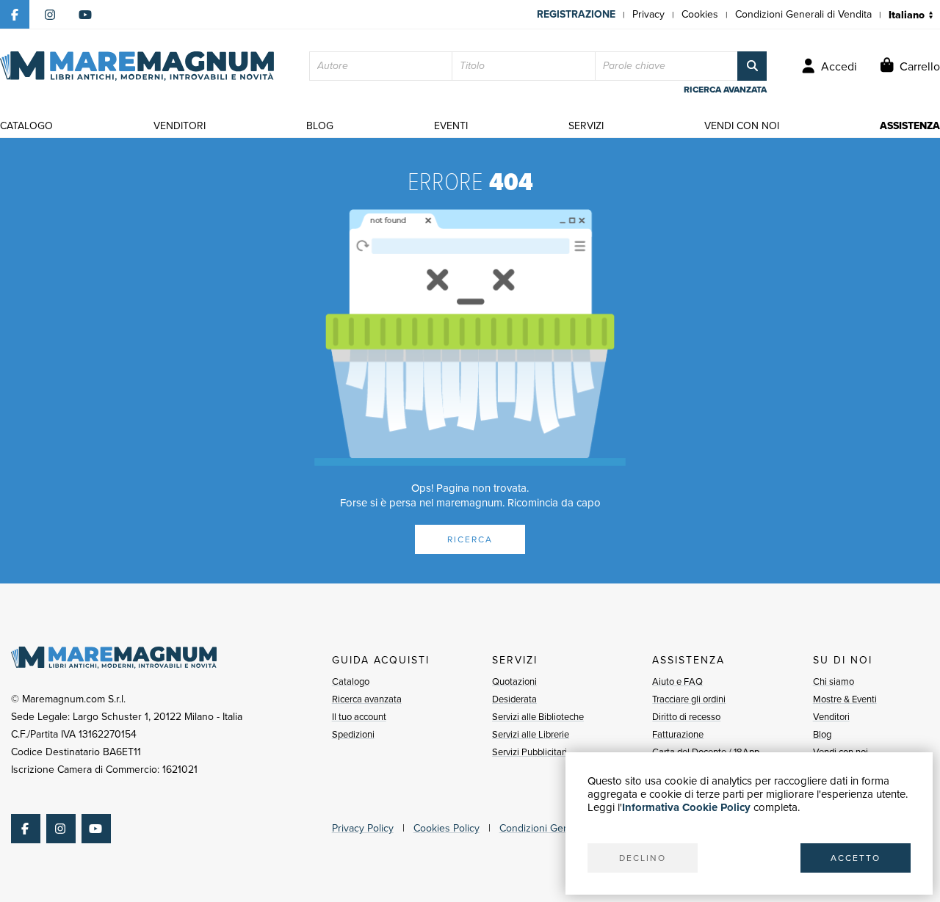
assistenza (910, 126)
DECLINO (642, 858)
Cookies (700, 14)
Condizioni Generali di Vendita (803, 14)
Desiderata (514, 699)
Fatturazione (678, 734)
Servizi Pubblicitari (529, 752)
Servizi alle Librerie (530, 734)
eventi (451, 126)
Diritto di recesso (686, 717)
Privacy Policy (363, 828)
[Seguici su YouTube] (85, 14)
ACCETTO (856, 858)
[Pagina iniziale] (137, 66)
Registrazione (576, 14)
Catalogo (350, 681)
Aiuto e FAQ (677, 681)
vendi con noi (741, 126)
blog (319, 126)
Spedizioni (353, 734)
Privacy (648, 14)
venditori (179, 126)
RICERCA (470, 539)
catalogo (26, 126)
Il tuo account (359, 717)
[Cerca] (752, 66)
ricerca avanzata (725, 89)
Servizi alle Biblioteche (538, 717)
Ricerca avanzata (367, 699)
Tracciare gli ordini (689, 699)
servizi (586, 126)
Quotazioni (514, 681)
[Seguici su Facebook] (14, 14)
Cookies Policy (446, 828)
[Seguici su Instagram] (50, 14)
